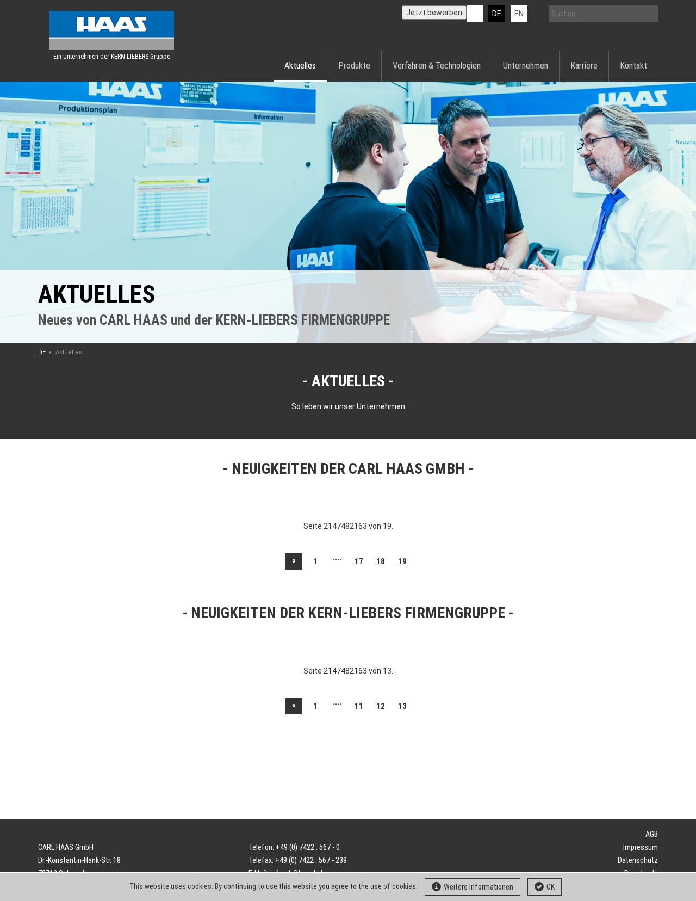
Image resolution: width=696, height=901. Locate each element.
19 (402, 561)
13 (402, 706)
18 (380, 561)
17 (359, 561)
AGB (651, 834)
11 (359, 706)
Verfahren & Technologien (437, 65)
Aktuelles (300, 65)
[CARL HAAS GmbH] (111, 30)
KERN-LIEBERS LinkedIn (475, 13)
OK (550, 887)
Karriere (584, 65)
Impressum (640, 847)
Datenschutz (638, 860)
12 (380, 706)
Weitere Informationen (478, 887)
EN (519, 13)
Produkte (354, 65)
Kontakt (633, 65)
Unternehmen (525, 65)
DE (496, 13)
